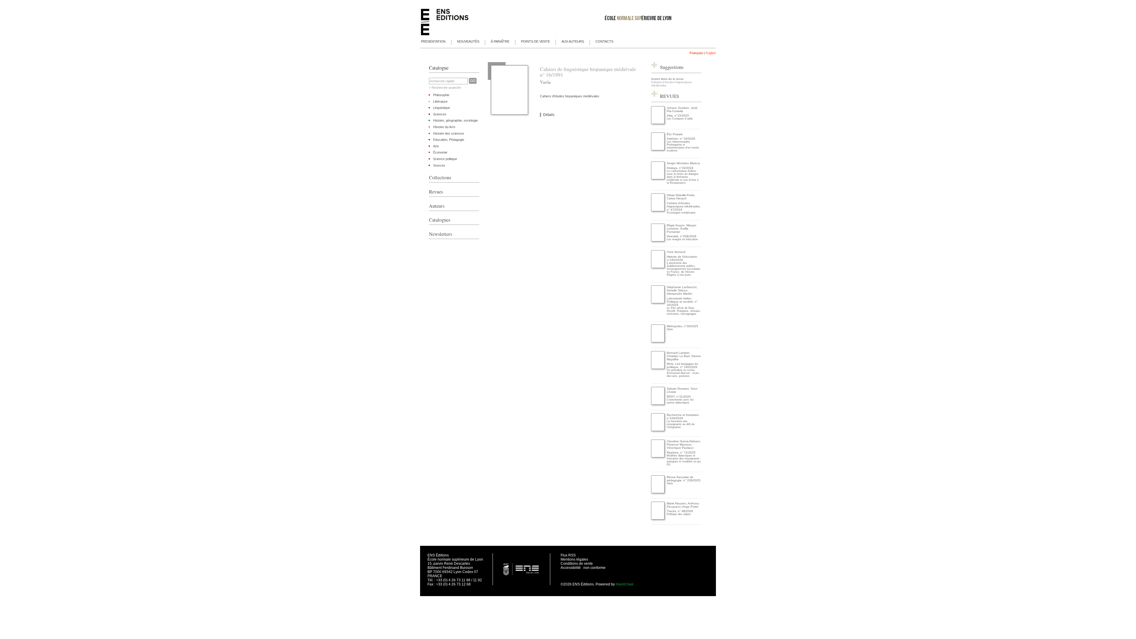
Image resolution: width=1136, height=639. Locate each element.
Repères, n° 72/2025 (681, 452)
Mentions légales (574, 559)
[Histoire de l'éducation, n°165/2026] (657, 267)
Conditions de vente (577, 563)
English (711, 53)
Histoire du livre (444, 127)
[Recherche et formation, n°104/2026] (657, 430)
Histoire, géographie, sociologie (455, 120)
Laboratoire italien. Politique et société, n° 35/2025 (682, 301)
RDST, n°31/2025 (679, 396)
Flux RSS (568, 555)
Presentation (433, 41)
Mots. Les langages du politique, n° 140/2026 (682, 365)
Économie (440, 152)
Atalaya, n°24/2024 (680, 168)
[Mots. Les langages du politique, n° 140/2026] (657, 367)
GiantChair (625, 584)
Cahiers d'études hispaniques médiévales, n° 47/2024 (684, 206)
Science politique (445, 159)
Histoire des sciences (448, 133)
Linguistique (441, 107)
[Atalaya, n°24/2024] (657, 178)
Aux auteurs (572, 41)
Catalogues (439, 220)
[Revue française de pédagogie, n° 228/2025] (657, 492)
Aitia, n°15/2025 (678, 115)
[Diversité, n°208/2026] (657, 240)
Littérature (440, 101)
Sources (439, 165)
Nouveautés (468, 41)
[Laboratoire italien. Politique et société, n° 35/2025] (657, 302)
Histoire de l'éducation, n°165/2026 (682, 258)
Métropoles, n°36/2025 (682, 326)
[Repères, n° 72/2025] (657, 456)
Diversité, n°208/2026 (681, 236)
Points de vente (535, 41)
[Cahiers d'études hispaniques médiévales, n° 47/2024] (657, 210)
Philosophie (441, 95)
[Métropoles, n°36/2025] (657, 341)
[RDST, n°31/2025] (657, 403)
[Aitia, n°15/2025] (657, 123)
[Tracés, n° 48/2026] (657, 518)
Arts (436, 146)
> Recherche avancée (445, 87)
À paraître (500, 41)
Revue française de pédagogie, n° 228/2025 (684, 478)
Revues (436, 191)
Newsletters (440, 234)
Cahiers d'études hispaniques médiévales (569, 96)
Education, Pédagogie (448, 139)
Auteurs (436, 206)
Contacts (604, 41)
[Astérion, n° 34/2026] (657, 149)
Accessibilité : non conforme (583, 568)
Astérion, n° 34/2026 (681, 138)
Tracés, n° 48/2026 (680, 511)
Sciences (439, 114)
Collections (440, 177)
